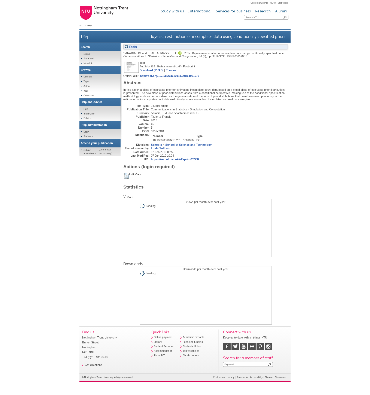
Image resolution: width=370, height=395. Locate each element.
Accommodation (163, 351)
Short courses (191, 355)
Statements (242, 377)
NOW (273, 2)
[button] (126, 176)
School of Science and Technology (188, 144)
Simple (87, 54)
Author (87, 86)
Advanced (89, 58)
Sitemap (269, 377)
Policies (87, 118)
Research (263, 11)
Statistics (88, 136)
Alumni (281, 11)
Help (86, 109)
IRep (85, 36)
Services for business (233, 11)
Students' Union (192, 346)
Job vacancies (191, 351)
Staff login (283, 2)
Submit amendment (90, 152)
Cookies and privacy (223, 377)
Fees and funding (193, 342)
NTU (81, 25)
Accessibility (256, 377)
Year (86, 90)
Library (158, 342)
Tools (132, 47)
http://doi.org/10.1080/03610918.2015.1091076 (169, 75)
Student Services (163, 346)
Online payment (163, 337)
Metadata (88, 63)
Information (89, 113)
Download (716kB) (151, 70)
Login (86, 132)
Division (88, 76)
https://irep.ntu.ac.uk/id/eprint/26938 (175, 159)
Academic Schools (193, 337)
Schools (156, 144)
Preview (171, 70)
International (200, 11)
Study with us (172, 11)
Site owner (280, 377)
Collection (89, 95)
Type (86, 81)
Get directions (93, 365)
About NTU (160, 355)
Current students (259, 2)
